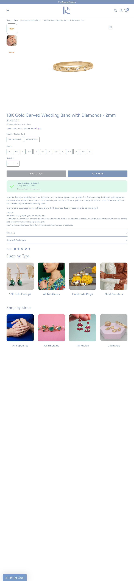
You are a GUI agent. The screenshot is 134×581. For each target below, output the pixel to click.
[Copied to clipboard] (29, 248)
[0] (125, 10)
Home (9, 20)
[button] (15, 577)
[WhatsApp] (25, 248)
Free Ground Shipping (67, 2)
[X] (18, 248)
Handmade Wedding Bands (30, 20)
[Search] (115, 10)
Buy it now (97, 173)
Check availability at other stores (28, 189)
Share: (9, 249)
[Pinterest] (22, 248)
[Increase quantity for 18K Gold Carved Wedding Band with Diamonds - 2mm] (17, 163)
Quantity (10, 158)
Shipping (10, 124)
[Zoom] (111, 27)
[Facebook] (14, 248)
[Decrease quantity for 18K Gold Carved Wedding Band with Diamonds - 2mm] (9, 163)
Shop (16, 20)
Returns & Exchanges (16, 240)
